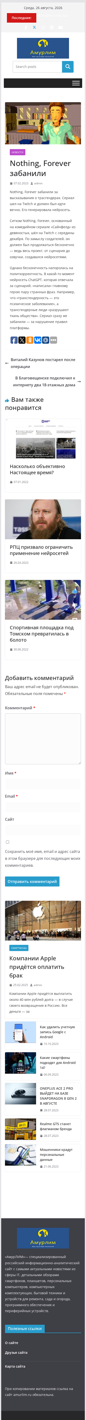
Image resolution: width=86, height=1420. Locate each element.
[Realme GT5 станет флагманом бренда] (20, 1129)
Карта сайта (15, 1366)
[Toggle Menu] (76, 83)
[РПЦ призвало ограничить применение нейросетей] (43, 502)
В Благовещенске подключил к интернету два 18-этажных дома (44, 381)
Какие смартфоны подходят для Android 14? (58, 1062)
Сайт (9, 819)
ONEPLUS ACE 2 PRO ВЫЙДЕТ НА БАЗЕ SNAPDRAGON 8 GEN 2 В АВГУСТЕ (58, 1096)
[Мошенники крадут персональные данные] (20, 1158)
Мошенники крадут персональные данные (56, 1154)
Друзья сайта (16, 1352)
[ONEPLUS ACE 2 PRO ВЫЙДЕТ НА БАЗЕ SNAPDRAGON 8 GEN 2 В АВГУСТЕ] (20, 1099)
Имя (10, 773)
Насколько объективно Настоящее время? (37, 469)
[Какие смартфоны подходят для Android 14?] (20, 1066)
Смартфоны (19, 948)
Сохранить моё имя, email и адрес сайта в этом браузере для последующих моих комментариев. (42, 858)
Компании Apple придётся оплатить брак (36, 966)
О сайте (11, 1342)
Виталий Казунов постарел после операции (43, 363)
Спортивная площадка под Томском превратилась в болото (42, 633)
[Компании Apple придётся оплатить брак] (43, 921)
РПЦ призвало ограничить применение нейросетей (41, 550)
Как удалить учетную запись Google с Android (57, 1032)
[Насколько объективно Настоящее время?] (43, 422)
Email (11, 796)
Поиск (68, 66)
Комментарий (20, 707)
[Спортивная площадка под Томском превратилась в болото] (43, 583)
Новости (17, 152)
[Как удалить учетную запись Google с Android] (20, 1035)
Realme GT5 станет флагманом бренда (56, 1126)
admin (38, 183)
